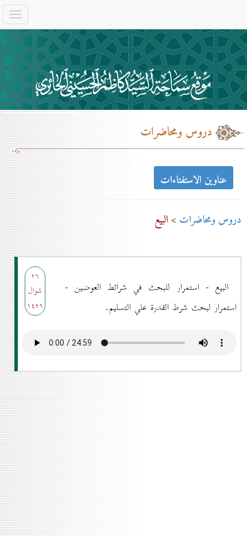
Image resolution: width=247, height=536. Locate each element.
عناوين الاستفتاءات (193, 179)
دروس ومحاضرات (210, 220)
